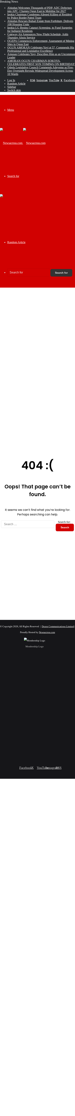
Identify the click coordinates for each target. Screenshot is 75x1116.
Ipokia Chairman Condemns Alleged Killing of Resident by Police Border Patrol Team (39, 16)
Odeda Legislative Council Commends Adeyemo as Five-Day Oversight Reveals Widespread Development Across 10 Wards (40, 71)
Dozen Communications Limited (58, 626)
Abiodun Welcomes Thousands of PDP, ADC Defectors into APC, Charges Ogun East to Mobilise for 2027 (39, 9)
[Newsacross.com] (23, 143)
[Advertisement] (37, 329)
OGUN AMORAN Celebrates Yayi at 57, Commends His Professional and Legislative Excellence (40, 49)
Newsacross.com (47, 632)
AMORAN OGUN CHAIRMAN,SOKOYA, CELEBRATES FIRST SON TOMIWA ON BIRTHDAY (41, 62)
